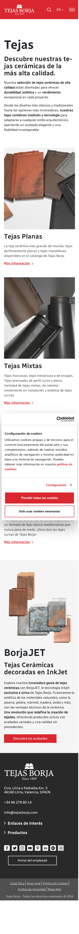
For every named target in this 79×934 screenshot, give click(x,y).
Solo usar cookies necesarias (39, 511)
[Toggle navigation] (72, 10)
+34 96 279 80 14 (18, 802)
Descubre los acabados (30, 738)
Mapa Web (54, 889)
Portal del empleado (32, 860)
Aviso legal (34, 883)
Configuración (56, 485)
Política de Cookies (55, 883)
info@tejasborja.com (20, 812)
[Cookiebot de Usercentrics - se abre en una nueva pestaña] (56, 419)
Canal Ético (17, 883)
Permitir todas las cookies (39, 498)
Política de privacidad (32, 889)
